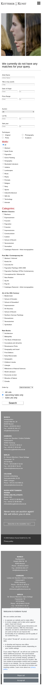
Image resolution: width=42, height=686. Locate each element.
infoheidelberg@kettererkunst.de (15, 504)
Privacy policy (8, 541)
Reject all (21, 675)
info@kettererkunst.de (11, 430)
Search (13, 402)
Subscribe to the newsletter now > (19, 524)
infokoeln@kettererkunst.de (13, 485)
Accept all (21, 680)
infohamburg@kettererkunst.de (14, 449)
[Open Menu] (38, 3)
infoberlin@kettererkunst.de (13, 468)
